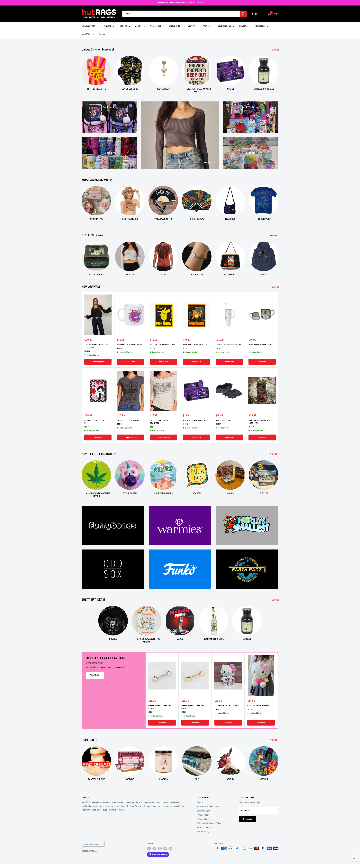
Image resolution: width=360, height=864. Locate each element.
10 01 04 (249, 709)
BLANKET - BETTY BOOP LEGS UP (96, 421)
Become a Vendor (204, 811)
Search (200, 802)
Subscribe (247, 819)
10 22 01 (152, 348)
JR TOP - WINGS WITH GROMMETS (159, 421)
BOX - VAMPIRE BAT (223, 420)
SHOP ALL (274, 235)
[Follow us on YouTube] (170, 848)
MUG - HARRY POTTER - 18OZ (260, 344)
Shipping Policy (203, 819)
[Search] (243, 14)
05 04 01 (251, 427)
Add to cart (130, 362)
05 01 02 (185, 424)
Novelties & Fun (224, 26)
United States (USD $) (90, 844)
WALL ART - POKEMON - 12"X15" (162, 344)
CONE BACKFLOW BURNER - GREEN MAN (259, 421)
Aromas (206, 26)
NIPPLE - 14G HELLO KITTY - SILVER (159, 706)
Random (243, 26)
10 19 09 (86, 427)
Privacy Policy (203, 815)
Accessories (155, 26)
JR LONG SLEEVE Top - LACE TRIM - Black (96, 345)
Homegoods (260, 26)
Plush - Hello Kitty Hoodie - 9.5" (226, 705)
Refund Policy (203, 831)
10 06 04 (218, 424)
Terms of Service (204, 827)
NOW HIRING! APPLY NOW (208, 806)
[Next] (278, 71)
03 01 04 (87, 351)
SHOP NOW (94, 675)
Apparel (138, 26)
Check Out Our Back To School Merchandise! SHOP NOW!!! (180, 3)
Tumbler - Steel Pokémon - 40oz (228, 344)
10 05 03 (119, 348)
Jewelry (191, 26)
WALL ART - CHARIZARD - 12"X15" (196, 344)
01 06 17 (150, 712)
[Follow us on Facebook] (149, 848)
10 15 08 (217, 709)
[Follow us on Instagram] (160, 848)
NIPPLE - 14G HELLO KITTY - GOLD (192, 706)
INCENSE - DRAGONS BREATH (195, 420)
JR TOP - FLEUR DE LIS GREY (129, 420)
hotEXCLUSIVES (88, 26)
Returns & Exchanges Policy (209, 823)
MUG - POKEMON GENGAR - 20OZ (130, 344)
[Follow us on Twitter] (154, 848)
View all (275, 50)
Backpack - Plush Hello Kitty (258, 705)
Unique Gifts (174, 26)
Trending (123, 26)
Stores (102, 34)
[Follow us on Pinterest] (165, 848)
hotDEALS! (86, 34)
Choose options (98, 362)
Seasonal (107, 26)
